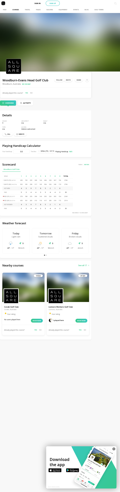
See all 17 (82, 265)
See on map (26, 84)
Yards (80, 164)
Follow (59, 80)
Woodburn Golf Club (11, 169)
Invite (68, 80)
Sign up (52, 3)
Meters (86, 164)
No (31, 93)
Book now (37, 321)
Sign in (37, 3)
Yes (26, 93)
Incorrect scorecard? (80, 213)
